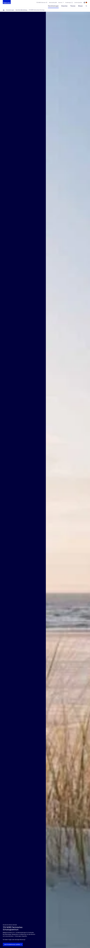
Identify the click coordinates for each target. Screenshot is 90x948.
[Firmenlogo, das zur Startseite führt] (7, 2)
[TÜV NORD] (3, 10)
